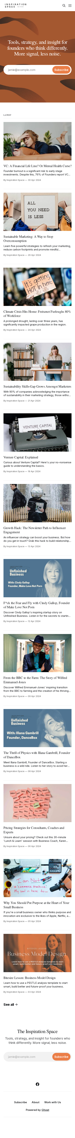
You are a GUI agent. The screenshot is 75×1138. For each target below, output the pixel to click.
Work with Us (52, 1102)
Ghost (45, 1110)
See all (8, 1005)
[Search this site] (64, 5)
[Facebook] (37, 1084)
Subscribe (20, 1102)
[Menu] (70, 5)
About (35, 1102)
